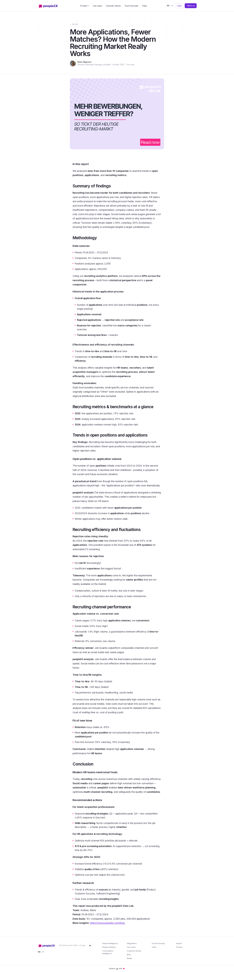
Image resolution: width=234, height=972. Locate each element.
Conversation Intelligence (107, 952)
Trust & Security (131, 6)
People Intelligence (110, 943)
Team (144, 6)
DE (172, 5)
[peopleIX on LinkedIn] (90, 945)
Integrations (132, 943)
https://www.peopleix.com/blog (107, 923)
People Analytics (109, 947)
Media (129, 958)
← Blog (74, 24)
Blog (128, 954)
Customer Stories (113, 6)
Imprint (179, 943)
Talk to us (191, 6)
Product (83, 6)
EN (168, 5)
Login (179, 6)
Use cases (97, 6)
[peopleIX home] (48, 5)
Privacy (179, 947)
